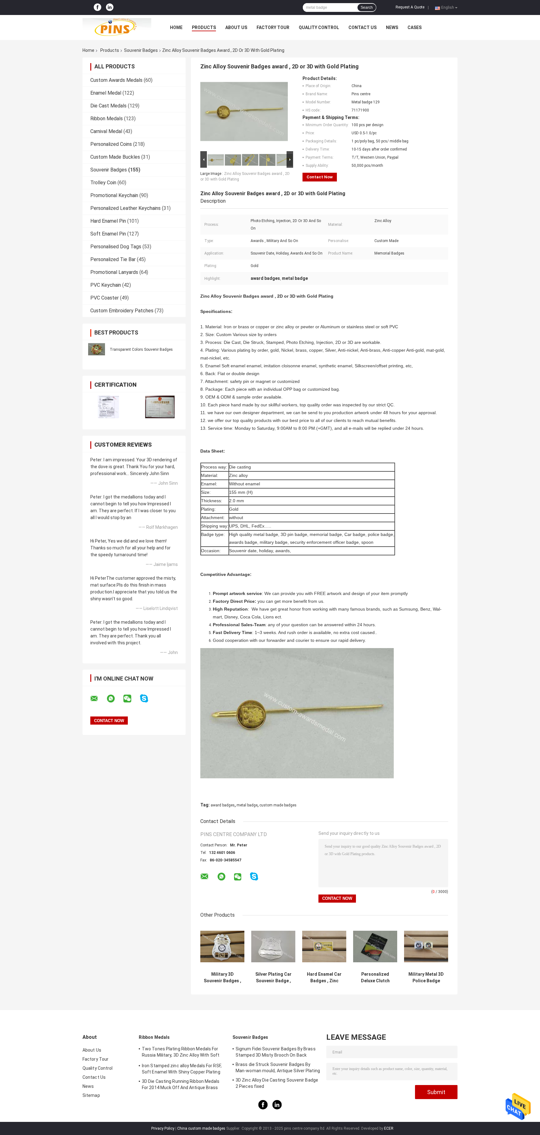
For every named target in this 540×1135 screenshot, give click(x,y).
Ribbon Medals (106, 118)
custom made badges (278, 805)
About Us (236, 27)
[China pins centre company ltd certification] (108, 406)
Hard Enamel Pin (108, 221)
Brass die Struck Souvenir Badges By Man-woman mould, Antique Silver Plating (278, 1067)
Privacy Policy (162, 1128)
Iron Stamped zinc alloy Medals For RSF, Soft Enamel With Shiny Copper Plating (182, 1068)
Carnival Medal (106, 131)
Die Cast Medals (108, 106)
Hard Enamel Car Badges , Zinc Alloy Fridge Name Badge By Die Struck (324, 978)
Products (204, 27)
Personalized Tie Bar (113, 259)
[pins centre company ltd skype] (148, 698)
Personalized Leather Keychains (125, 208)
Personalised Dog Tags (115, 247)
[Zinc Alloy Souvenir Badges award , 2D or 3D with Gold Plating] (244, 113)
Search (367, 7)
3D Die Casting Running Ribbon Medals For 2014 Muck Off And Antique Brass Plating (181, 1085)
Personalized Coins (111, 144)
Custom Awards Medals (116, 80)
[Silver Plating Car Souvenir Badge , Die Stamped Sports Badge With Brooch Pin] (273, 946)
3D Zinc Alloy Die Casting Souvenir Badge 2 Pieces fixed (277, 1083)
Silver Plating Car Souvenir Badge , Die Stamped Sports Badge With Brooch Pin (273, 978)
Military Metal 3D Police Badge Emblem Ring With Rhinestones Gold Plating (426, 978)
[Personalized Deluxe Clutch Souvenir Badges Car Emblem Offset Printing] (375, 946)
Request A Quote (410, 7)
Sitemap (91, 1095)
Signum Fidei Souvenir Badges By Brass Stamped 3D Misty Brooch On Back (276, 1052)
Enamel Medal (105, 93)
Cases (415, 27)
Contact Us (362, 27)
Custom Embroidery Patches (121, 311)
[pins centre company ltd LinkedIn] (109, 7)
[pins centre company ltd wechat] (131, 699)
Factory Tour (273, 27)
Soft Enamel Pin (108, 234)
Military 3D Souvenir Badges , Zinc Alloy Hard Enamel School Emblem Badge (222, 978)
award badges (223, 805)
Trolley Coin (103, 183)
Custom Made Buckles (115, 157)
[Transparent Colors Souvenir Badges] (96, 349)
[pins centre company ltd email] (98, 699)
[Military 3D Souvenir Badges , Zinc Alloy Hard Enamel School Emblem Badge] (222, 946)
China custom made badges (201, 1128)
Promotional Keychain (114, 195)
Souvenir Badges (141, 50)
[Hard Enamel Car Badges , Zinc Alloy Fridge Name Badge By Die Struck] (324, 946)
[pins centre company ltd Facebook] (97, 7)
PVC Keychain (105, 285)
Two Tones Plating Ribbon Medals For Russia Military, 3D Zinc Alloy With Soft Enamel (180, 1052)
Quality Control (319, 27)
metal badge (247, 805)
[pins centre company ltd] (116, 27)
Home (176, 27)
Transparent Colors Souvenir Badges (141, 349)
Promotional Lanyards (114, 272)
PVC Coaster (104, 298)
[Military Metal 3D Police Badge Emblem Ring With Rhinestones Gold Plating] (426, 946)
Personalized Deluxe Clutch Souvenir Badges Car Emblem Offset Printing (375, 978)
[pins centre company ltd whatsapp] (114, 699)
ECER (388, 1128)
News (392, 27)
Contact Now (320, 177)
